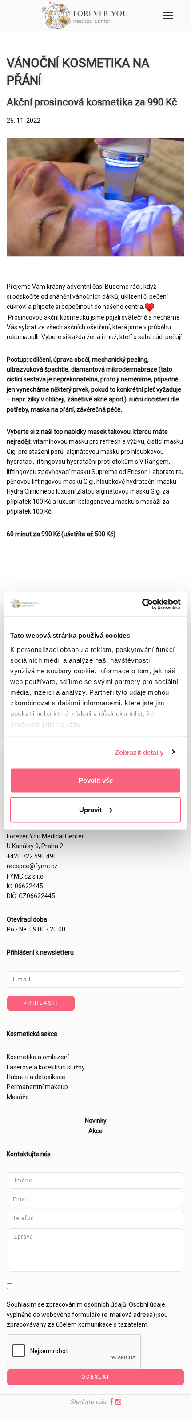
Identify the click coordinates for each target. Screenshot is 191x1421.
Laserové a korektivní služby (46, 1067)
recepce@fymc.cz (32, 866)
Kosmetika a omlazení (38, 1057)
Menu (167, 15)
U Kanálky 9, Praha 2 (35, 846)
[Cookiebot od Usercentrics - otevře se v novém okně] (142, 604)
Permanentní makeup (37, 1086)
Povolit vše (96, 780)
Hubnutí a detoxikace (36, 1077)
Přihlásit (41, 1003)
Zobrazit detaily (139, 752)
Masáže (18, 1097)
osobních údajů (105, 1304)
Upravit (90, 809)
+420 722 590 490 (32, 856)
